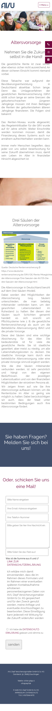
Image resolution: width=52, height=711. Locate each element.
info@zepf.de (26, 683)
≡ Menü (43, 4)
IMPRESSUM (19, 693)
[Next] (47, 27)
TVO (20, 695)
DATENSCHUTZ (32, 693)
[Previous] (42, 27)
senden (14, 644)
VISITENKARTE (28, 695)
